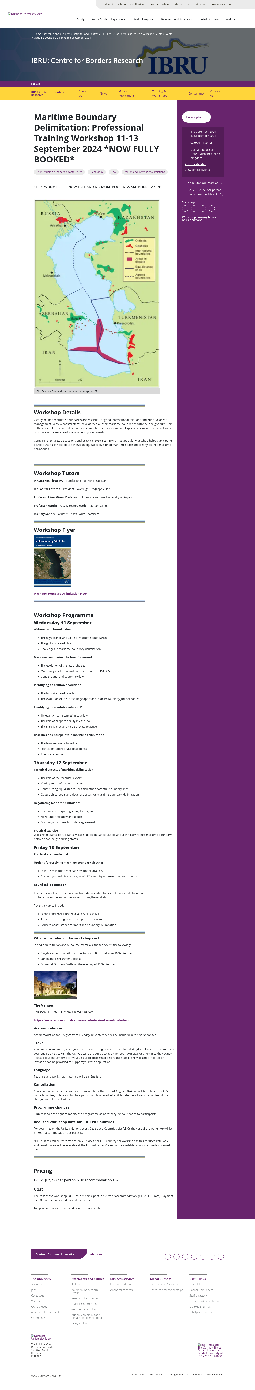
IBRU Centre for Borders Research (120, 34)
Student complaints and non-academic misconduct (87, 1316)
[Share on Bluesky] (185, 210)
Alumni (108, 4)
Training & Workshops (159, 93)
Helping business (120, 1284)
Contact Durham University (55, 1254)
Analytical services (121, 1290)
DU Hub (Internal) (200, 1307)
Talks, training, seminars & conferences (59, 172)
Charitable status (136, 1374)
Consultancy (196, 93)
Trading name (175, 1374)
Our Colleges (39, 1307)
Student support (143, 19)
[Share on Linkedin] (212, 208)
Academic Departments (45, 1312)
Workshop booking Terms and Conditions (199, 218)
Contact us (37, 1295)
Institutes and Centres (86, 34)
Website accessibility (83, 1309)
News (103, 93)
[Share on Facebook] (203, 208)
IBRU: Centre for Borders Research (87, 60)
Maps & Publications (126, 93)
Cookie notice (194, 1374)
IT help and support (201, 1312)
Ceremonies (38, 1318)
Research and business (176, 19)
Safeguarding (79, 1323)
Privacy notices (215, 1374)
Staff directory (198, 1295)
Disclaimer (156, 1374)
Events (168, 34)
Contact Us (215, 93)
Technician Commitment (204, 1301)
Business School (160, 4)
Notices (75, 1284)
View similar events (197, 169)
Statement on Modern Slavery (84, 1291)
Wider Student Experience (109, 19)
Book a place (195, 117)
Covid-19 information (84, 1304)
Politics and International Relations (144, 172)
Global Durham (208, 19)
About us (201, 4)
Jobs (33, 1290)
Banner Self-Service (201, 1290)
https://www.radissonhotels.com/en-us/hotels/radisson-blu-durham (82, 1020)
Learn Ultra (196, 1284)
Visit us (230, 19)
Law (114, 172)
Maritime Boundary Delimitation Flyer (60, 593)
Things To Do (182, 4)
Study (81, 19)
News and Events (152, 34)
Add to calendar (195, 164)
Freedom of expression (85, 1298)
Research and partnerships (166, 1290)
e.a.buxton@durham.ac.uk (205, 183)
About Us (83, 93)
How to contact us (221, 4)
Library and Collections (131, 4)
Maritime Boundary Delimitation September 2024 (62, 37)
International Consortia (164, 1284)
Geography (97, 172)
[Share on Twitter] (194, 208)
